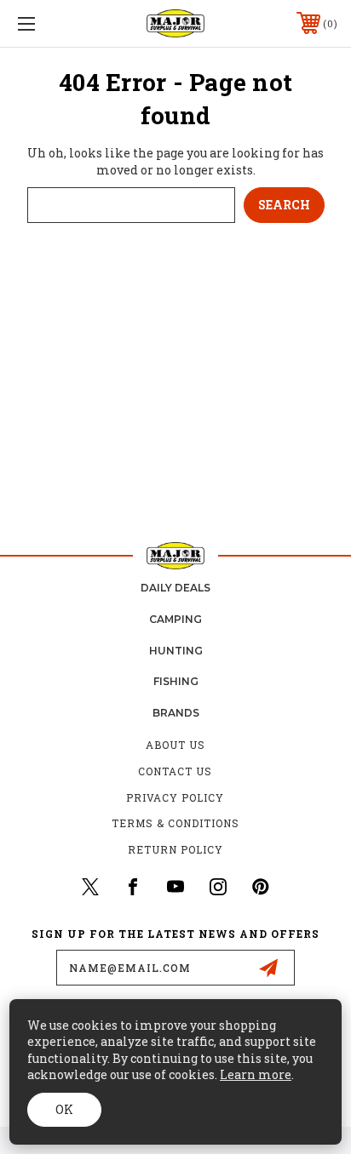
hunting (176, 650)
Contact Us (175, 771)
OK (64, 1109)
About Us (175, 744)
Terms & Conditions (175, 823)
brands (175, 712)
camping (175, 619)
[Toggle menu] (49, 23)
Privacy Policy (175, 797)
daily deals (175, 587)
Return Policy (175, 849)
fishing (176, 681)
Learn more (255, 1074)
